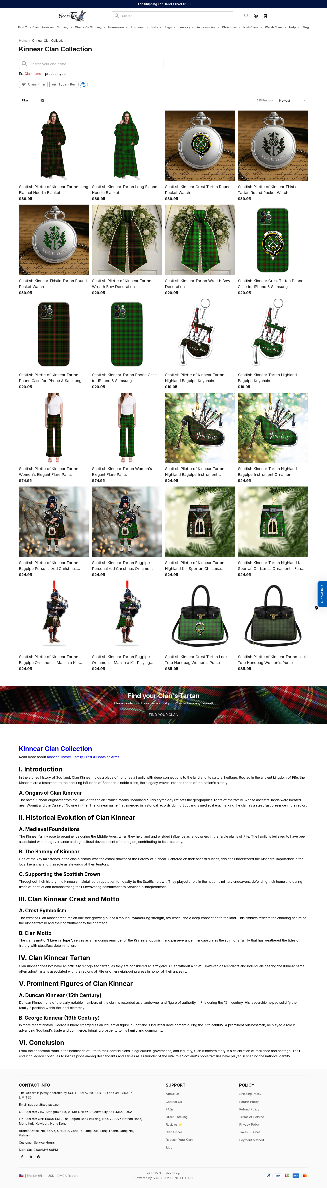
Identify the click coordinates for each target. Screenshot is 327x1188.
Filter (25, 100)
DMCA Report (67, 1176)
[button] (322, 594)
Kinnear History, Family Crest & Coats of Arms (83, 757)
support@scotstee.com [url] (44, 1104)
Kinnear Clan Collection (55, 749)
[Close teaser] (316, 608)
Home (23, 40)
